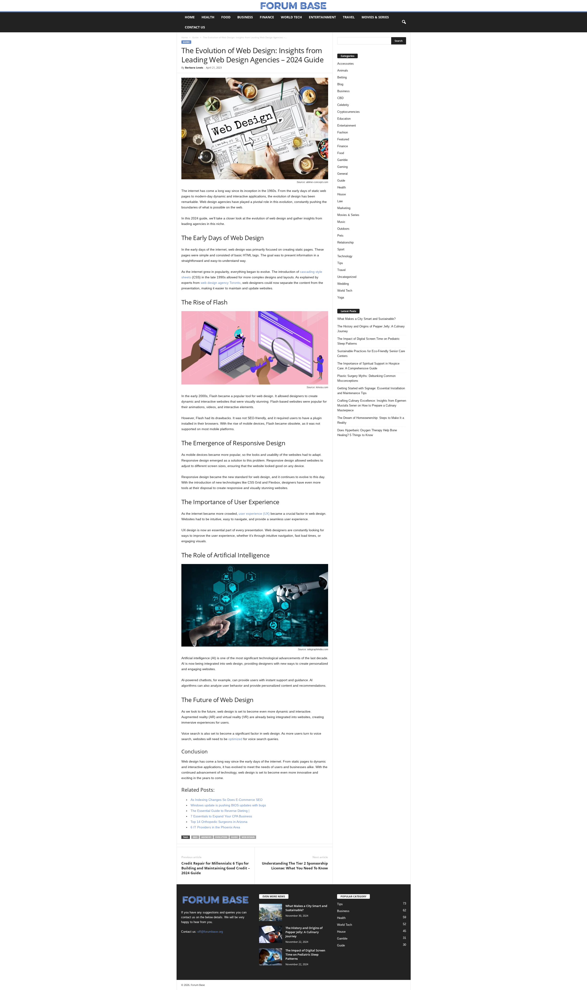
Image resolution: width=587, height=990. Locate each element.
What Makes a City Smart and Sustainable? (366, 319)
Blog (340, 84)
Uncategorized (346, 277)
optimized (235, 739)
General (342, 173)
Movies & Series (375, 17)
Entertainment (322, 17)
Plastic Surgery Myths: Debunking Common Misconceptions (366, 378)
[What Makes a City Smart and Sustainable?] (270, 912)
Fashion (342, 132)
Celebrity (343, 105)
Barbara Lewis (194, 67)
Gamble (342, 160)
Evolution (221, 837)
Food (225, 17)
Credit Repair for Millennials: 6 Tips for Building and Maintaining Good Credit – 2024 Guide (215, 868)
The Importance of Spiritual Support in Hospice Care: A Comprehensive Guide (368, 366)
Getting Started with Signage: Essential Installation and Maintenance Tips (371, 391)
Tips (340, 263)
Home (190, 17)
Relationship (345, 242)
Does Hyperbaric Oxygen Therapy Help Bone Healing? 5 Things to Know (367, 433)
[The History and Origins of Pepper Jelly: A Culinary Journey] (270, 934)
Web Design (248, 837)
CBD (340, 98)
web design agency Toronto (221, 283)
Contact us (195, 27)
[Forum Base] (293, 5)
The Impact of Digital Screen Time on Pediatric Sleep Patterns (368, 341)
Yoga (340, 297)
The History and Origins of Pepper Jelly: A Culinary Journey (371, 329)
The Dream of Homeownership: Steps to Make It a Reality (370, 420)
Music (341, 222)
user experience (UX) (254, 513)
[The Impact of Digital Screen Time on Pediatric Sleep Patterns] (270, 956)
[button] (404, 22)
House (341, 194)
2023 (195, 837)
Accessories (345, 63)
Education (344, 118)
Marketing (343, 208)
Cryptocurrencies (348, 111)
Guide (195, 37)
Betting (342, 77)
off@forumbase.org (210, 931)
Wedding (343, 283)
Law (340, 201)
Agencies (206, 837)
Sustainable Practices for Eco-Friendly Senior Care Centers (371, 353)
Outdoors (343, 228)
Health (208, 17)
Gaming (342, 167)
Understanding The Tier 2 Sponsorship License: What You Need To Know (295, 865)
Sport (340, 249)
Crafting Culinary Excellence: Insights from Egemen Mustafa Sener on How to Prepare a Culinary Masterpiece (371, 405)
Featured (343, 139)
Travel (349, 17)
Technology (344, 256)
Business (245, 17)
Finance (267, 17)
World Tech (291, 17)
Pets (340, 235)
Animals (342, 70)
